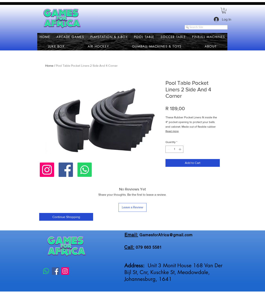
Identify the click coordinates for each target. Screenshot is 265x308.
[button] (224, 10)
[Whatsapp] (84, 170)
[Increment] (180, 149)
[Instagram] (47, 170)
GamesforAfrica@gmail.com (166, 235)
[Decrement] (168, 149)
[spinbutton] (174, 149)
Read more (172, 131)
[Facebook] (66, 170)
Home (49, 65)
